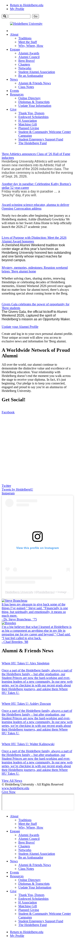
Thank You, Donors (31, 113)
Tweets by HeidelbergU (17, 489)
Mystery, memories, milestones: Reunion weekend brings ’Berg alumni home (35, 269)
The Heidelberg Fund (32, 143)
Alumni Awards (28, 53)
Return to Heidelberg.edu (26, 5)
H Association (27, 120)
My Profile (17, 9)
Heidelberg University (19, 592)
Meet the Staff (27, 42)
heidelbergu (46, 592)
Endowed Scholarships (33, 117)
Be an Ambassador (30, 75)
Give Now (9, 792)
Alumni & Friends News (34, 83)
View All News (12, 780)
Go (35, 16)
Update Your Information (34, 105)
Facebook (8, 412)
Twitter (6, 485)
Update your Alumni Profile (20, 326)
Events (14, 90)
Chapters (24, 64)
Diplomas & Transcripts (34, 102)
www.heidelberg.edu (15, 788)
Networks (24, 68)
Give (13, 109)
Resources (17, 94)
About (14, 34)
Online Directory (29, 98)
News (14, 79)
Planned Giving (28, 128)
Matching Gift (27, 124)
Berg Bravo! (26, 60)
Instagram (8, 493)
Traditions (24, 38)
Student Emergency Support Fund (40, 139)
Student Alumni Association (36, 72)
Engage (15, 49)
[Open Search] (5, 16)
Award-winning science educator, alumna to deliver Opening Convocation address (35, 206)
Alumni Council (29, 57)
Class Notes (26, 87)
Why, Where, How (30, 45)
